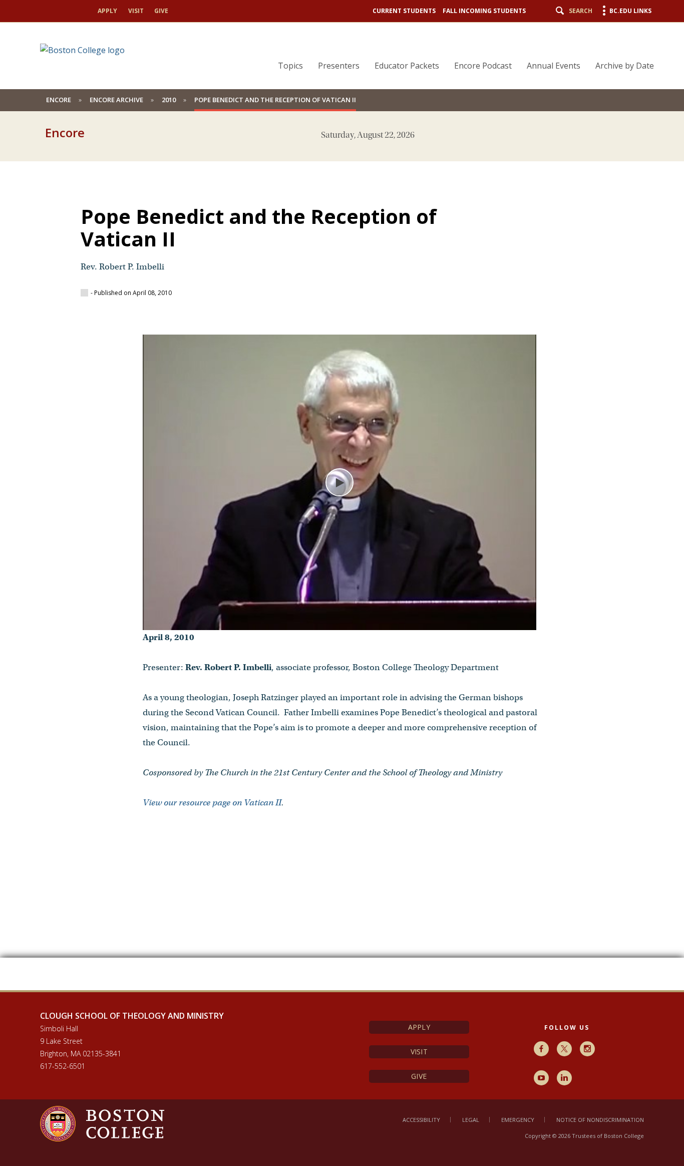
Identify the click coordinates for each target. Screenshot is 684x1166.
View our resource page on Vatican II (212, 802)
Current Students (404, 11)
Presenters (339, 65)
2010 (169, 99)
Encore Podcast (483, 65)
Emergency (517, 1119)
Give (161, 11)
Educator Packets (407, 65)
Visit (136, 11)
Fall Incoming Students (484, 11)
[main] (342, 568)
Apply (107, 11)
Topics (290, 65)
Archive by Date (624, 65)
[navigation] (459, 48)
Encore (58, 99)
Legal (470, 1119)
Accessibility (421, 1119)
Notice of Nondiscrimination (600, 1119)
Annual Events (553, 65)
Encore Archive (116, 99)
